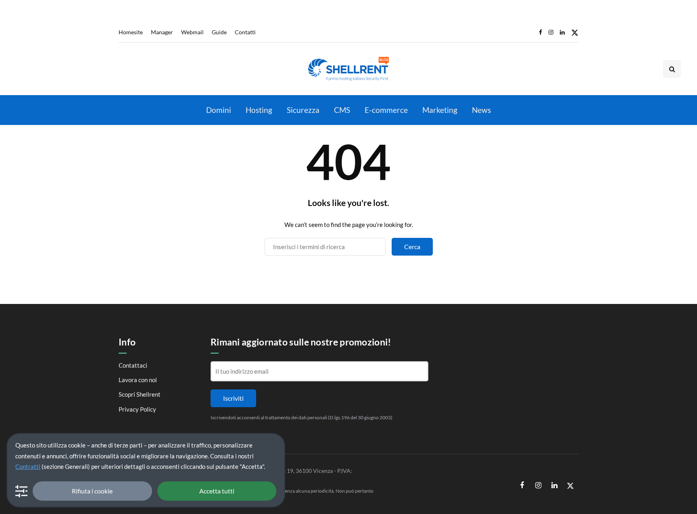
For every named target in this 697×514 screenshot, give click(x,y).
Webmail (192, 32)
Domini (218, 109)
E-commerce (386, 109)
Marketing (439, 109)
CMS (342, 109)
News (481, 109)
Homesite (131, 32)
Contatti (245, 32)
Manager (162, 32)
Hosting (259, 109)
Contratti (27, 466)
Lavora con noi (138, 379)
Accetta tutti (216, 491)
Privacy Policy (137, 409)
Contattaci (133, 365)
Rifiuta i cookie (92, 491)
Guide (219, 32)
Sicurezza (303, 109)
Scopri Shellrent (140, 394)
